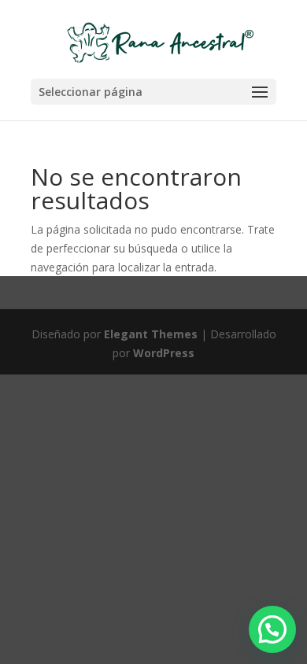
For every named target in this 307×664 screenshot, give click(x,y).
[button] (272, 629)
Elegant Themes (151, 333)
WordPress (163, 352)
